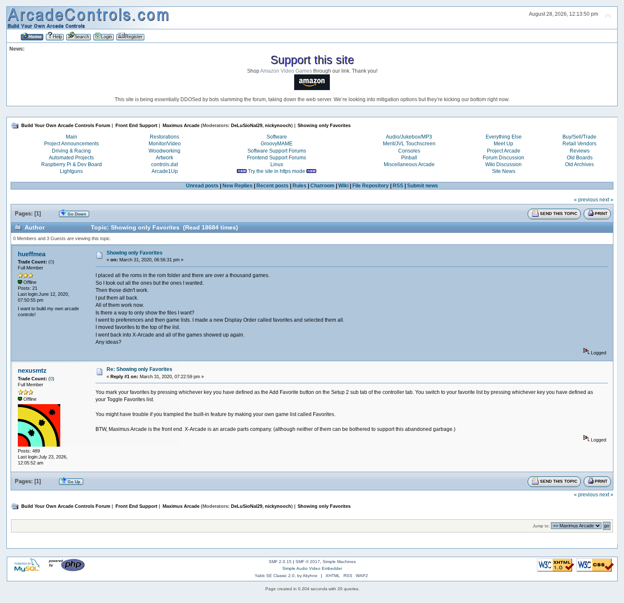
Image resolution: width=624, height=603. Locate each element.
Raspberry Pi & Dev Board (71, 164)
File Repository (370, 186)
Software (277, 137)
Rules (299, 186)
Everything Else (504, 137)
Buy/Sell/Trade (579, 137)
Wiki (343, 186)
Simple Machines (339, 561)
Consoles (409, 151)
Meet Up (503, 144)
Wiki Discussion (503, 164)
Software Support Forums (276, 151)
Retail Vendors (579, 144)
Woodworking (164, 151)
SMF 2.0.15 (280, 561)
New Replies (237, 186)
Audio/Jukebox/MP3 (409, 137)
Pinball (409, 158)
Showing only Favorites (135, 253)
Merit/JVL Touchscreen (409, 144)
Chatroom (322, 186)
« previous (586, 200)
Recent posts (272, 186)
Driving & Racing (71, 151)
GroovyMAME (276, 144)
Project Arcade (503, 151)
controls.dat (164, 164)
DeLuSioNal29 (246, 125)
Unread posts (202, 186)
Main (71, 137)
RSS (398, 186)
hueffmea (31, 254)
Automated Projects (71, 158)
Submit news (422, 186)
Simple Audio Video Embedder (312, 568)
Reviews (580, 151)
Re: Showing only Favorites (139, 369)
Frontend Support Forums (276, 158)
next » (606, 200)
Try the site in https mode (276, 171)
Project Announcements (71, 144)
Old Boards (580, 158)
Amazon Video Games (286, 71)
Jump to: (541, 526)
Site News (503, 171)
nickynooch (278, 125)
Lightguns (71, 171)
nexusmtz (32, 370)
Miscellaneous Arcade (409, 164)
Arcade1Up (165, 171)
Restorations (164, 137)
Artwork (164, 158)
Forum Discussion (503, 158)
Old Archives (579, 164)
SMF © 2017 (307, 561)
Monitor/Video (165, 144)
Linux (276, 164)
